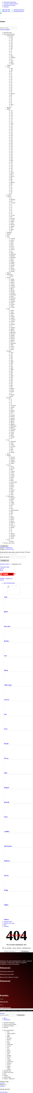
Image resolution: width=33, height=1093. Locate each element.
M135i (12, 173)
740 (12, 167)
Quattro (13, 93)
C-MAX (13, 238)
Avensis (13, 468)
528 (12, 151)
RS (11, 95)
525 (12, 149)
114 (12, 110)
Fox (12, 507)
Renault (9, 397)
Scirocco (13, 525)
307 (12, 365)
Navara (13, 291)
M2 (11, 174)
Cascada (13, 319)
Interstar (13, 287)
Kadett (12, 329)
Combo (13, 321)
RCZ (12, 396)
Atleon (12, 284)
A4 (11, 79)
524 (12, 148)
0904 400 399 (4, 25)
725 (12, 163)
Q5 (11, 90)
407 (12, 374)
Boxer (12, 390)
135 (12, 120)
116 (12, 112)
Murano (13, 290)
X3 (11, 187)
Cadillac (9, 195)
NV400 (13, 293)
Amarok (13, 497)
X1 (11, 185)
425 (12, 140)
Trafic (12, 435)
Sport (12, 104)
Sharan (12, 527)
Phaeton (13, 522)
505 (12, 377)
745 (12, 168)
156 (12, 43)
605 (12, 382)
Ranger (13, 262)
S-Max (12, 263)
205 (12, 355)
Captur (12, 407)
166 (12, 48)
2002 (12, 123)
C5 (11, 210)
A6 (11, 82)
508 (12, 379)
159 (12, 45)
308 (12, 366)
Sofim (12, 433)
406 (12, 373)
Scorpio (13, 265)
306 (12, 363)
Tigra (12, 344)
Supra (12, 491)
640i (12, 160)
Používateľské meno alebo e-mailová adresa (15, 552)
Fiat (8, 235)
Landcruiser (14, 482)
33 (11, 49)
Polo (12, 524)
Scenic (12, 432)
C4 (11, 209)
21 (11, 402)
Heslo (4, 557)
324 (12, 131)
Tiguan (12, 533)
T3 (11, 529)
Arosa (12, 444)
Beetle (12, 499)
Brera (12, 56)
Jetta (12, 511)
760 (12, 171)
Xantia (12, 226)
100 (12, 68)
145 (12, 37)
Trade (12, 305)
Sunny (12, 302)
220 (12, 124)
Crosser (13, 215)
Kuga (12, 252)
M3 (11, 177)
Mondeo (13, 255)
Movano (13, 334)
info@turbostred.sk (5, 1007)
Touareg (13, 535)
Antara (12, 313)
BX (11, 201)
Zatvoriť (2, 1013)
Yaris (12, 494)
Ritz (12, 488)
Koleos (12, 416)
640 (12, 159)
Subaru (9, 455)
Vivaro (12, 348)
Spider (12, 64)
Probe (12, 260)
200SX (12, 279)
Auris (12, 466)
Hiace (12, 479)
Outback (13, 461)
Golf (12, 508)
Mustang (13, 257)
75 (11, 53)
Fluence (13, 412)
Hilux (12, 480)
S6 (11, 103)
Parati (12, 519)
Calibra (13, 316)
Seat (8, 440)
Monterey (13, 332)
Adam (12, 310)
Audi (8, 67)
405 (12, 371)
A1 (11, 74)
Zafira (12, 349)
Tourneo (13, 270)
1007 (12, 352)
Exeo (12, 447)
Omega (13, 335)
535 (12, 154)
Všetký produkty (11, 1033)
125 (12, 118)
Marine (12, 518)
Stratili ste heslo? (4, 564)
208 (12, 360)
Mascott (13, 419)
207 (12, 358)
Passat (12, 521)
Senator (13, 338)
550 (12, 156)
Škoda (8, 454)
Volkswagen (10, 496)
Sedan (12, 463)
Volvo (8, 540)
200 (12, 70)
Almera (13, 282)
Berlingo (13, 199)
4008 (12, 369)
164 (12, 46)
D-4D (12, 477)
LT (11, 515)
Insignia (13, 327)
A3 (11, 78)
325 (12, 132)
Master (12, 421)
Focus (12, 246)
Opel (8, 309)
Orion (12, 259)
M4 (11, 179)
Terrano (13, 304)
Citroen (9, 196)
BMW (8, 109)
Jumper (13, 220)
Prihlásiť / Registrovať (9, 1078)
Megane (13, 424)
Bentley (9, 107)
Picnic (12, 483)
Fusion (12, 248)
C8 (11, 213)
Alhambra (13, 441)
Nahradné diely (8, 32)
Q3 (11, 88)
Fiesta (12, 245)
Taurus (12, 268)
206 (12, 357)
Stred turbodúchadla (9, 34)
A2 (11, 76)
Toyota (9, 465)
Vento (12, 538)
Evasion (13, 218)
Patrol (12, 296)
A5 (11, 81)
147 (12, 40)
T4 (11, 530)
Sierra (12, 266)
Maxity (12, 422)
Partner (12, 394)
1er (11, 121)
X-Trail (12, 307)
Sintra (12, 341)
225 (12, 126)
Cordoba (13, 446)
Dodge (9, 234)
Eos (12, 505)
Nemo (12, 223)
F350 (12, 243)
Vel (11, 438)
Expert (12, 391)
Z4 (11, 193)
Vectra (12, 346)
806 (12, 385)
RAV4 (12, 486)
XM (12, 227)
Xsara (12, 229)
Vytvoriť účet (10, 549)
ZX (11, 231)
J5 (11, 393)
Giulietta (13, 57)
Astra (12, 315)
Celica (12, 474)
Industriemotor (15, 510)
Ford (8, 237)
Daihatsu (9, 232)
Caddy (12, 502)
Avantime (13, 405)
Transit (12, 271)
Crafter (12, 504)
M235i (12, 176)
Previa (12, 485)
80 (11, 71)
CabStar (13, 285)
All (11, 87)
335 (12, 137)
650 (12, 162)
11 (11, 399)
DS (11, 216)
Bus (12, 469)
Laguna (13, 418)
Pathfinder (13, 294)
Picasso (13, 224)
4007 (12, 368)
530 (12, 152)
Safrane (13, 430)
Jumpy (12, 221)
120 (12, 115)
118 (12, 113)
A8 (11, 85)
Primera (13, 299)
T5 (11, 532)
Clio (12, 408)
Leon (12, 451)
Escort (12, 240)
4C (11, 51)
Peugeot (9, 351)
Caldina (13, 471)
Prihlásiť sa (5, 560)
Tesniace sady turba (9, 543)
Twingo (13, 437)
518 (12, 145)
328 (12, 134)
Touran (12, 536)
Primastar (13, 298)
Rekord (13, 337)
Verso (12, 493)
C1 (11, 204)
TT (11, 106)
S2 (11, 96)
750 (12, 170)
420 (12, 138)
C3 (11, 207)
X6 (11, 191)
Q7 (11, 92)
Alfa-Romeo (10, 35)
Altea (12, 443)
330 (12, 135)
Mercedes (9, 274)
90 (11, 54)
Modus (12, 427)
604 (12, 380)
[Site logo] (11, 18)
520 (12, 146)
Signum (13, 340)
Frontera (13, 324)
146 (12, 39)
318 (12, 127)
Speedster (13, 343)
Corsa (12, 323)
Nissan (9, 277)
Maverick (13, 254)
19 (11, 401)
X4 (11, 188)
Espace (12, 410)
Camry (12, 472)
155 (12, 42)
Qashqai (13, 301)
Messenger (13, 426)
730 (12, 165)
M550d (13, 182)
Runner (13, 490)
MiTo (12, 62)
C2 (11, 206)
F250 (12, 241)
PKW (12, 276)
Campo (13, 318)
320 (12, 129)
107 (12, 354)
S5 (11, 101)
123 (12, 117)
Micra (12, 288)
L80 (12, 513)
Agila (12, 312)
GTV (12, 60)
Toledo (12, 452)
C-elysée (13, 202)
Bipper (12, 388)
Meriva (12, 330)
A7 (11, 84)
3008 (12, 362)
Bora (12, 501)
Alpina (9, 65)
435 (12, 143)
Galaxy (13, 249)
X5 (11, 190)
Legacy (13, 460)
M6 (11, 184)
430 (12, 142)
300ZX (12, 280)
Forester (13, 457)
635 (12, 157)
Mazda (9, 273)
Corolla (13, 476)
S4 (11, 99)
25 (11, 198)
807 (12, 387)
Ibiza (12, 449)
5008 (12, 376)
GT (11, 59)
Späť (8, 1032)
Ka (11, 251)
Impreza (13, 458)
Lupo (12, 516)
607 (12, 383)
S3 (11, 98)
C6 (11, 212)
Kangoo (13, 415)
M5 (11, 181)
